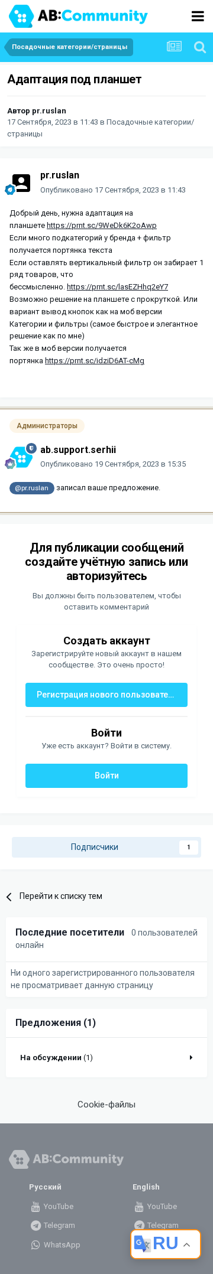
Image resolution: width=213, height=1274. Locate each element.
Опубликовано (113, 189)
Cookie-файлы (106, 1104)
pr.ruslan (49, 110)
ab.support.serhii (78, 449)
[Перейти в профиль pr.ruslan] (21, 183)
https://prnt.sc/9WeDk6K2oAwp (102, 225)
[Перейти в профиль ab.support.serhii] (21, 457)
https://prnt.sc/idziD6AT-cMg (94, 360)
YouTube (57, 1206)
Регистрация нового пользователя (107, 694)
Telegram (58, 1225)
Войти (107, 775)
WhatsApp (61, 1244)
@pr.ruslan (32, 488)
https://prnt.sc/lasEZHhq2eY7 (117, 286)
